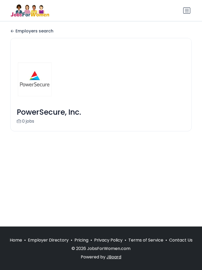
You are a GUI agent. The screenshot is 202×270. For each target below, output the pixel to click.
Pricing (81, 240)
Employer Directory (48, 240)
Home (16, 240)
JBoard (114, 257)
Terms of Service (145, 240)
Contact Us (181, 240)
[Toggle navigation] (187, 11)
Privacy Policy (108, 240)
